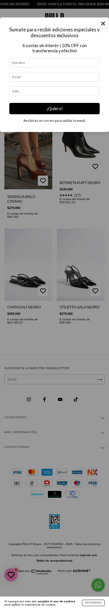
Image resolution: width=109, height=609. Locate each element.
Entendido (93, 602)
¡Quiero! (55, 108)
